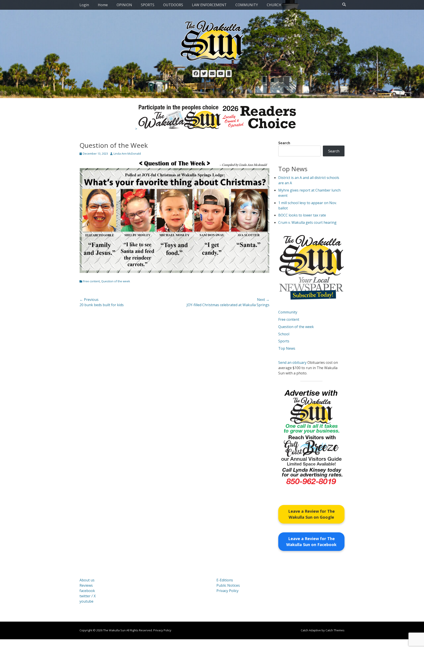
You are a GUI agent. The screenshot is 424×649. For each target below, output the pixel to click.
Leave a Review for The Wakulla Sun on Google (311, 514)
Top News (286, 348)
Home (103, 4)
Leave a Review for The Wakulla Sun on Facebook (311, 541)
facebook (87, 590)
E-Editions (224, 580)
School (283, 334)
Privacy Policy (227, 590)
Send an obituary (292, 362)
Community (287, 312)
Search (284, 142)
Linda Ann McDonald (127, 154)
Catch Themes (335, 630)
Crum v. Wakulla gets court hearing (307, 222)
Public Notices (228, 585)
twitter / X (88, 596)
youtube (86, 601)
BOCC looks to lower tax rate (302, 215)
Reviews (86, 585)
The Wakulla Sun (114, 630)
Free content (91, 281)
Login (84, 4)
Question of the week (115, 281)
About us (87, 580)
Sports (283, 341)
